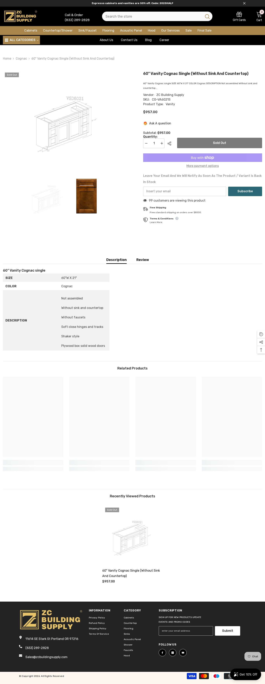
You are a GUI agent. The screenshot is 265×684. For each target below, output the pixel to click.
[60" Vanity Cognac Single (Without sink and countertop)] (132, 535)
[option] (67, 119)
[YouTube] (183, 652)
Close (244, 3)
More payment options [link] (202, 166)
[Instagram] (172, 652)
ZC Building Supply (170, 95)
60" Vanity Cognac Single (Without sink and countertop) (131, 573)
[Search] (157, 16)
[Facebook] (162, 652)
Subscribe (245, 191)
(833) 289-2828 (77, 20)
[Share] (170, 143)
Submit (227, 631)
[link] (239, 16)
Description (116, 260)
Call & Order (74, 15)
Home (7, 58)
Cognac (21, 58)
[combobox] (152, 16)
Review (142, 260)
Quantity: (150, 137)
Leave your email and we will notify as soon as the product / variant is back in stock (202, 179)
